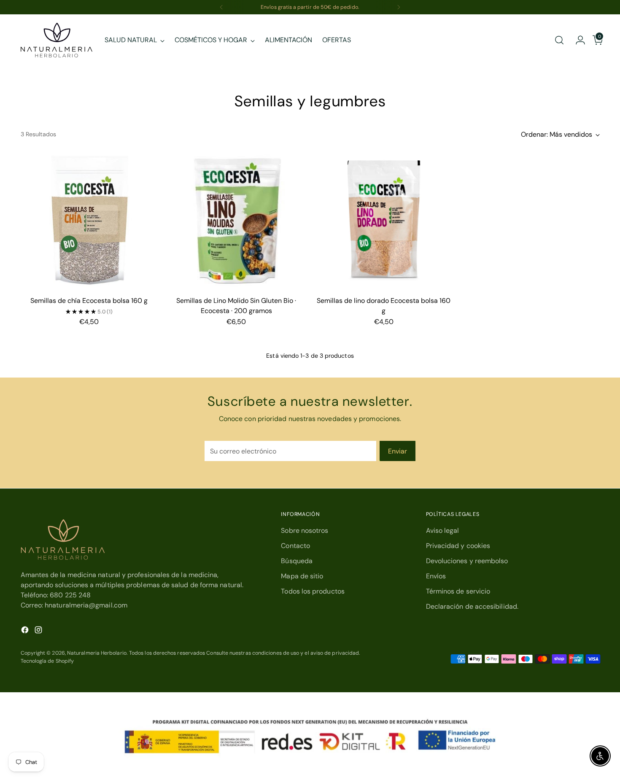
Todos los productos (313, 591)
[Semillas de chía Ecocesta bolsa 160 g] (89, 220)
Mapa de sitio (302, 576)
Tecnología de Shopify (47, 661)
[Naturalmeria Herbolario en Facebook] (26, 631)
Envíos (436, 576)
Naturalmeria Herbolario (97, 653)
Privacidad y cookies (458, 545)
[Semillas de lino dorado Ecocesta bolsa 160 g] (384, 220)
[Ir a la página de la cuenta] (577, 40)
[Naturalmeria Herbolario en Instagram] (39, 631)
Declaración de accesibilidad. (472, 606)
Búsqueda (297, 560)
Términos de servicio (458, 591)
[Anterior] (221, 7)
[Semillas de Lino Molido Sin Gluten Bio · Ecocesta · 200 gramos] (236, 220)
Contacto (295, 545)
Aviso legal (442, 530)
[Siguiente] (398, 7)
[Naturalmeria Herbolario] (56, 40)
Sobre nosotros (304, 530)
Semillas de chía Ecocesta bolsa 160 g (89, 300)
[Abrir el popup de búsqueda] (559, 40)
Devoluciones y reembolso (467, 560)
